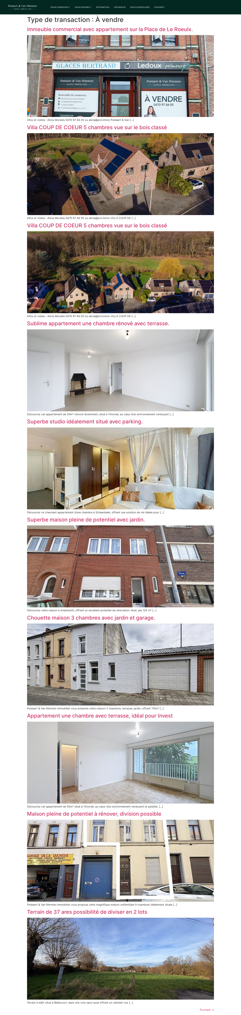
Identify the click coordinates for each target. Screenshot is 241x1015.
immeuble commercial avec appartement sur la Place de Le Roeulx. (110, 29)
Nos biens (120, 7)
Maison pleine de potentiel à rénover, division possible (94, 814)
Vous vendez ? (83, 7)
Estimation (103, 7)
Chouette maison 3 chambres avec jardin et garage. (91, 618)
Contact (159, 7)
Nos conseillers (140, 7)
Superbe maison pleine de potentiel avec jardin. (86, 519)
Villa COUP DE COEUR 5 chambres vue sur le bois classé (97, 127)
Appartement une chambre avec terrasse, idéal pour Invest (100, 715)
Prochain (207, 1009)
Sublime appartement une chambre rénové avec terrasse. (98, 323)
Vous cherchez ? (60, 7)
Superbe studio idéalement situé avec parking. (85, 421)
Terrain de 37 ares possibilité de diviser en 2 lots (87, 912)
